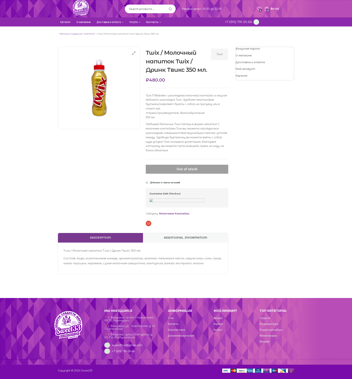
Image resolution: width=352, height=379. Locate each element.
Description (100, 237)
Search (170, 9)
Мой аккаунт (245, 69)
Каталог (89, 33)
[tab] (100, 238)
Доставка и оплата (250, 62)
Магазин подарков (71, 33)
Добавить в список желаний (165, 182)
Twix (220, 54)
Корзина (241, 75)
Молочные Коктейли (174, 213)
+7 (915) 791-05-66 (238, 22)
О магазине (244, 55)
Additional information (185, 237)
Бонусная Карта (248, 48)
